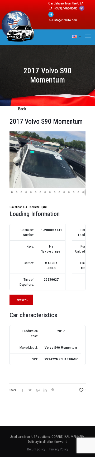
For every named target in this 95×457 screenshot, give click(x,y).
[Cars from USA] (18, 38)
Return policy (36, 449)
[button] (81, 136)
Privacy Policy (58, 449)
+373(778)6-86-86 (66, 8)
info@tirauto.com (66, 20)
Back (22, 108)
